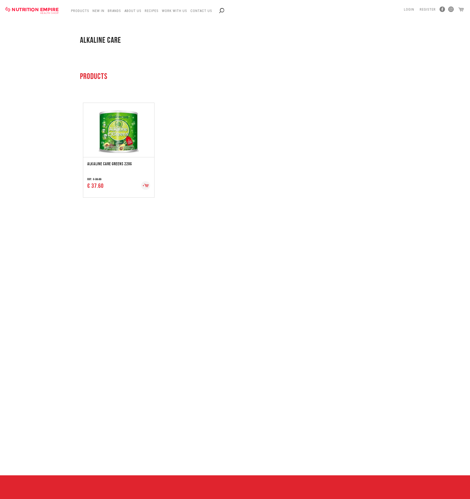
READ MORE (118, 121)
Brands (114, 11)
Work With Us (174, 11)
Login (409, 9)
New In (98, 11)
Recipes (152, 11)
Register (428, 9)
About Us (132, 11)
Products (80, 11)
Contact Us (201, 11)
